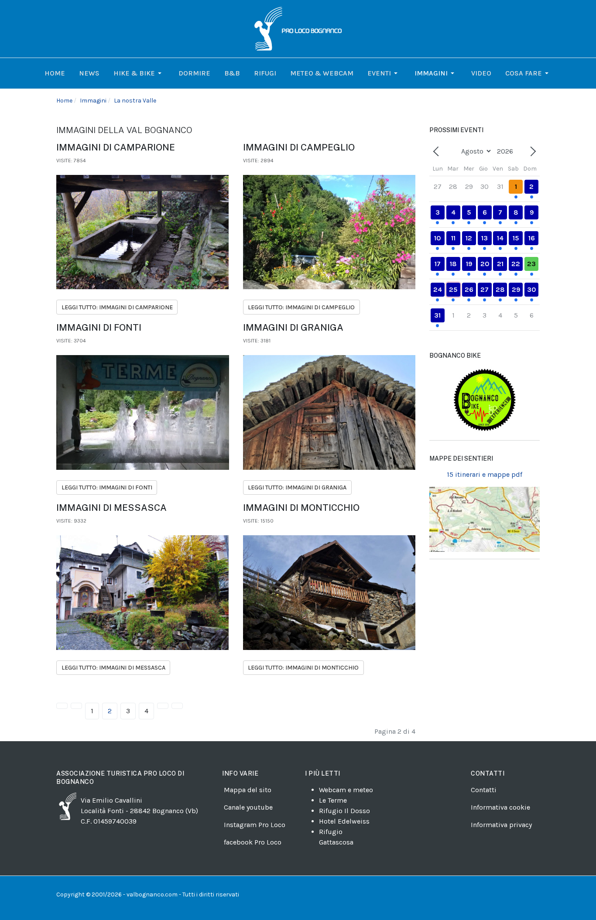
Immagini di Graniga (293, 327)
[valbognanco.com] (298, 28)
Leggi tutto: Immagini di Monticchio (303, 667)
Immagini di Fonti (98, 327)
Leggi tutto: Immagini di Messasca (113, 667)
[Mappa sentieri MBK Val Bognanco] (484, 399)
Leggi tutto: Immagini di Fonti (107, 487)
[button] (138, 73)
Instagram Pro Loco (254, 825)
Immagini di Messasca (111, 507)
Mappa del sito (247, 790)
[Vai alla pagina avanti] (162, 706)
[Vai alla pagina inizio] (62, 706)
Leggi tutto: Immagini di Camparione (117, 307)
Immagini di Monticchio (301, 507)
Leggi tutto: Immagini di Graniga (297, 487)
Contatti (484, 790)
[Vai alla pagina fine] (177, 706)
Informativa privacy (501, 825)
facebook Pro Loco (252, 842)
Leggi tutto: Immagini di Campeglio (301, 307)
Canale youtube (248, 807)
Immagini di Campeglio (299, 147)
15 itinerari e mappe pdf (484, 474)
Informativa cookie (500, 807)
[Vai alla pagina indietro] (76, 706)
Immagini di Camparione (115, 147)
